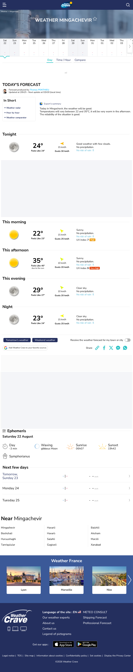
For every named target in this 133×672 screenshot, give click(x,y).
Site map (29, 655)
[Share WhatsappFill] (125, 348)
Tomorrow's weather (17, 340)
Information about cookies (49, 655)
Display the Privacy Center (117, 655)
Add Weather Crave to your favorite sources (27, 347)
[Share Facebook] (104, 348)
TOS (19, 655)
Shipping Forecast (95, 617)
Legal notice (8, 655)
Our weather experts (56, 617)
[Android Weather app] (86, 644)
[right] (129, 46)
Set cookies (95, 655)
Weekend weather (45, 340)
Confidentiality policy (76, 655)
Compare (80, 60)
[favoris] (95, 18)
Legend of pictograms (56, 634)
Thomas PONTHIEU (39, 89)
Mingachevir (14, 11)
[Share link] (97, 348)
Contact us (49, 629)
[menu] (5, 4)
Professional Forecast (97, 623)
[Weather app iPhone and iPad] (63, 644)
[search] (128, 4)
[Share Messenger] (118, 348)
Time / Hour (63, 60)
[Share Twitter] (111, 348)
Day (49, 60)
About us (48, 623)
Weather (4, 11)
